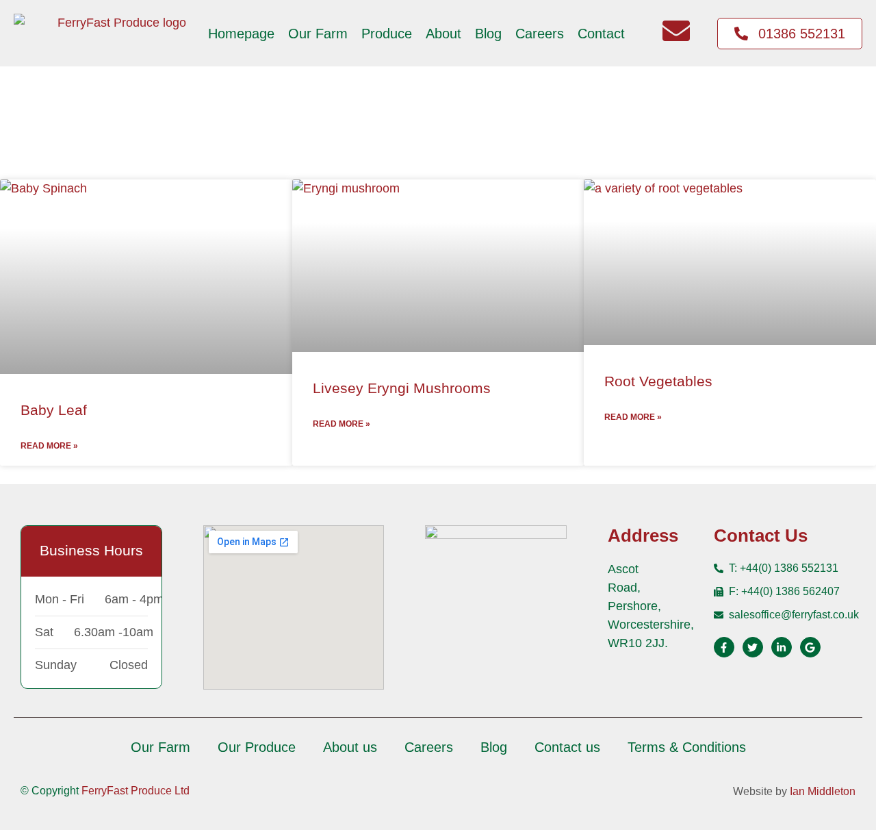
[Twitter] (753, 647)
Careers (539, 33)
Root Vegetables (658, 381)
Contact (601, 33)
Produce (386, 33)
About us (350, 747)
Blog (488, 33)
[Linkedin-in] (781, 647)
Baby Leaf (54, 410)
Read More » (49, 446)
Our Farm (318, 33)
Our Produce (257, 747)
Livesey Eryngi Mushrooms (402, 388)
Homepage (241, 33)
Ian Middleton (822, 791)
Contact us (567, 747)
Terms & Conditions (687, 747)
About (443, 33)
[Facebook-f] (724, 647)
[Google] (810, 647)
